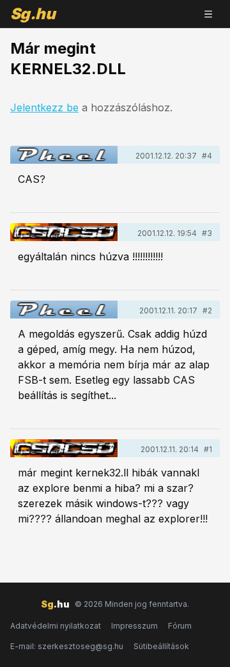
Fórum (180, 626)
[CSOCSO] (64, 232)
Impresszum (134, 626)
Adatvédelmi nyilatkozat (55, 626)
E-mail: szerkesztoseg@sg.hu (66, 646)
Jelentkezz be (44, 107)
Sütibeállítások (161, 646)
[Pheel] (64, 155)
